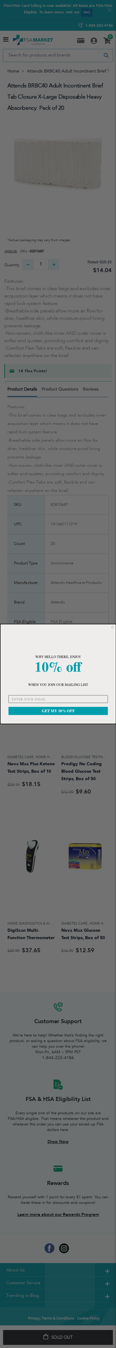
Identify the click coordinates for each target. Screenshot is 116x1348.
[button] (58, 640)
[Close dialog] (113, 627)
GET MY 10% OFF (57, 711)
